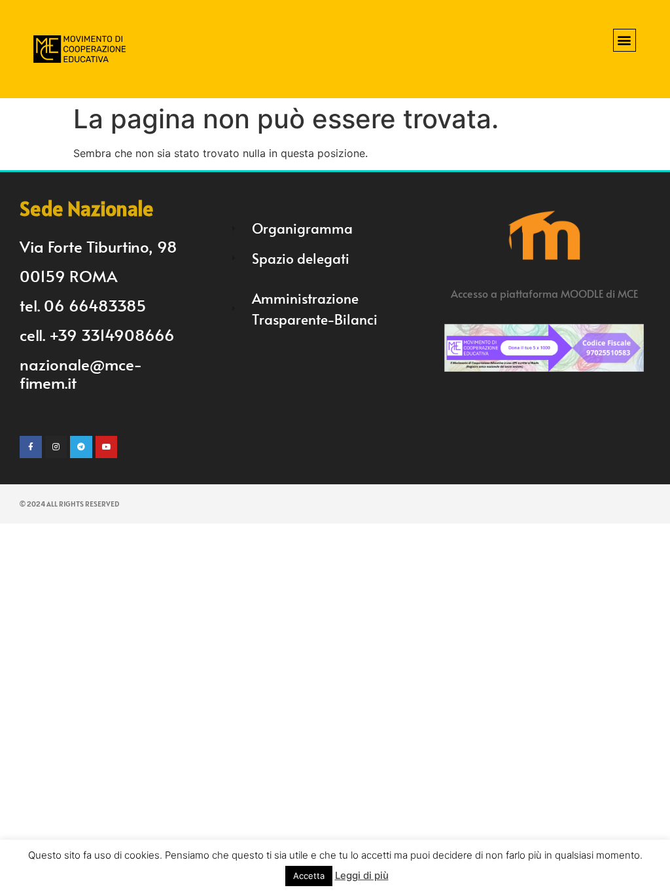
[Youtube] (107, 447)
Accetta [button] (309, 875)
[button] (624, 40)
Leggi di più (362, 875)
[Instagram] (56, 447)
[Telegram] (81, 447)
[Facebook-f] (31, 447)
